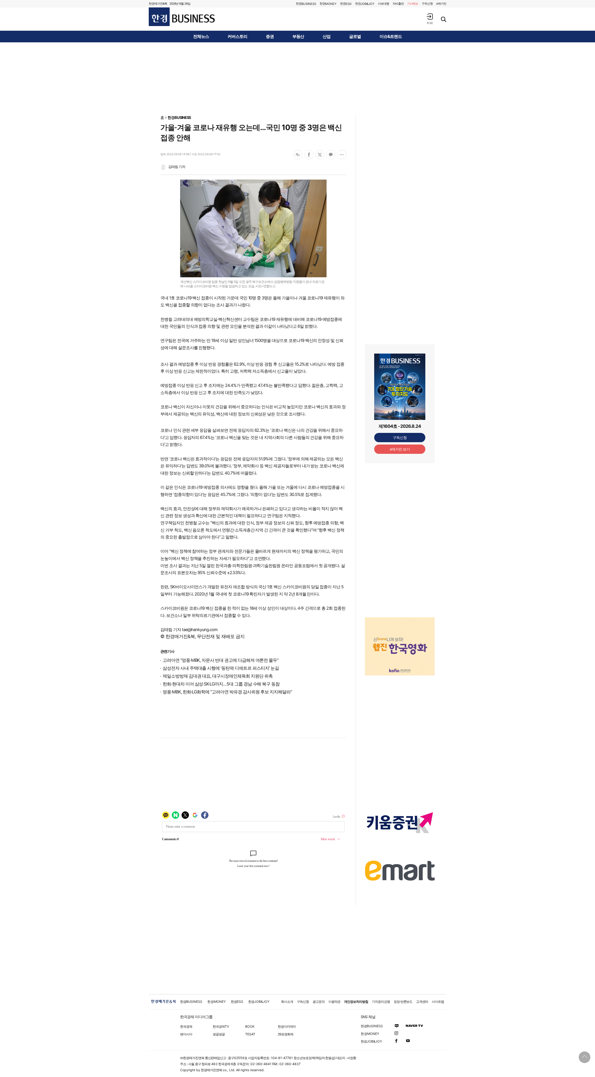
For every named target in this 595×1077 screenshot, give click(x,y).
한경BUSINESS (179, 117)
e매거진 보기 (400, 449)
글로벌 (355, 36)
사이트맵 (438, 1001)
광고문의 (319, 1001)
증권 (270, 36)
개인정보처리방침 (356, 1001)
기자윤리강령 (381, 1001)
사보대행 (383, 3)
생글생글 (219, 1034)
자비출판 (398, 3)
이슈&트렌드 (391, 36)
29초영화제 (285, 1034)
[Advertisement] (297, 78)
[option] (400, 640)
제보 (412, 3)
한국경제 (186, 1026)
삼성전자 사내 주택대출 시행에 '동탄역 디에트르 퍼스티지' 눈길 (221, 668)
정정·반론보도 (403, 1001)
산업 (327, 36)
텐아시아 (186, 1034)
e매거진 (441, 3)
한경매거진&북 (158, 3)
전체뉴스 (201, 36)
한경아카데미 (287, 1026)
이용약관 (334, 1001)
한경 (306, 4)
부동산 (298, 36)
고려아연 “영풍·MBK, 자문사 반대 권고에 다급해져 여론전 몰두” (220, 660)
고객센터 (422, 1001)
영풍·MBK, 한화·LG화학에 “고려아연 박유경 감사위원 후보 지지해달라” (227, 692)
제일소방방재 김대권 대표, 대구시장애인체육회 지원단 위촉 (217, 676)
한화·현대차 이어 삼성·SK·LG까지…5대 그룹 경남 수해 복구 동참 (221, 684)
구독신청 (427, 3)
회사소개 (287, 1001)
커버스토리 (237, 36)
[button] (430, 19)
